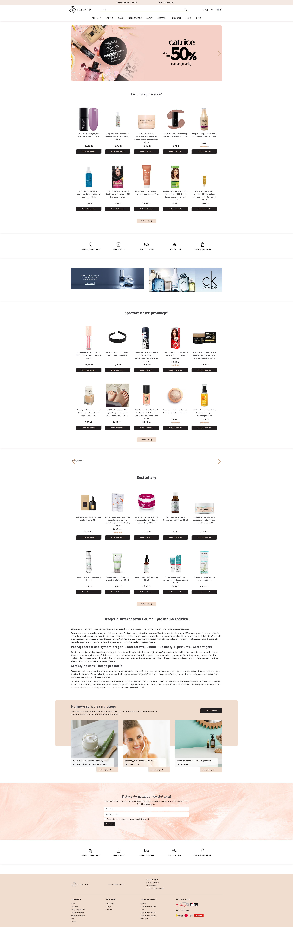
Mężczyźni (162, 18)
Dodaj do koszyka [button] (88, 151)
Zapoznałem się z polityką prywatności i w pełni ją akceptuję (128, 819)
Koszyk (108, 907)
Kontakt (73, 921)
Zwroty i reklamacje (78, 916)
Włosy (149, 18)
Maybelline (204, 636)
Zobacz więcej (146, 221)
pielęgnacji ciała (76, 655)
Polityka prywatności (78, 910)
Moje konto (110, 904)
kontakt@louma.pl (166, 2)
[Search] (186, 10)
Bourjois (138, 639)
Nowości (176, 18)
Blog (198, 18)
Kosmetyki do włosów (148, 916)
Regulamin (74, 907)
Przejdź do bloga (211, 710)
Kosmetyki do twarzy (148, 913)
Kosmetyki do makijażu (148, 907)
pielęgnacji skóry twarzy (92, 655)
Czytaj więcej (103, 770)
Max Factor (212, 636)
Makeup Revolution (128, 639)
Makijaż (109, 18)
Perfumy (96, 18)
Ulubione (109, 910)
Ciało (120, 18)
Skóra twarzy (135, 18)
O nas (73, 904)
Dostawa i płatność (77, 913)
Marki (188, 18)
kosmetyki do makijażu (211, 652)
